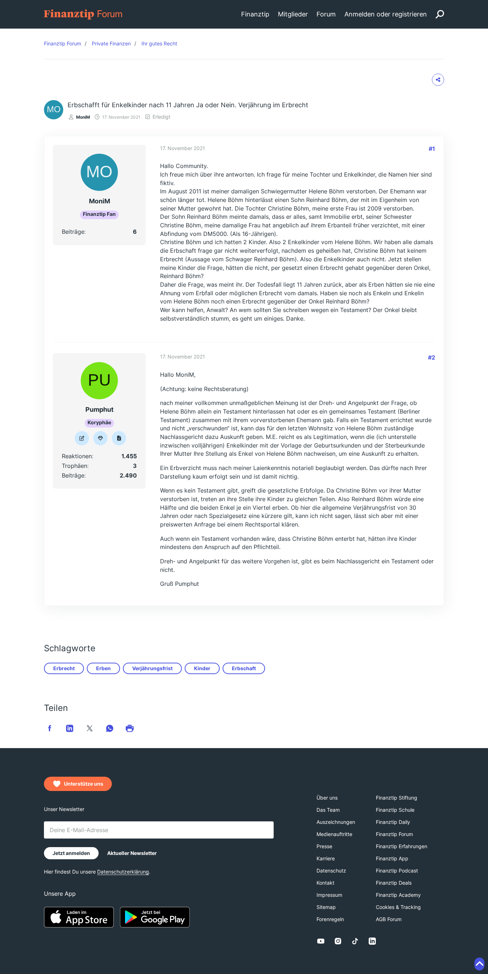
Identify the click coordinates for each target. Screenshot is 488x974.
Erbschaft (244, 668)
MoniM (83, 117)
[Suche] (439, 14)
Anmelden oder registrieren (385, 14)
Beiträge (73, 231)
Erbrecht (64, 668)
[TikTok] (355, 941)
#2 (431, 357)
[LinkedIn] (372, 941)
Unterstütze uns (83, 784)
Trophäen (74, 465)
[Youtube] (321, 941)
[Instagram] (338, 941)
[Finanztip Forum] (83, 13)
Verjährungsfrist (152, 668)
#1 (432, 148)
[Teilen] (438, 80)
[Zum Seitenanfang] (479, 964)
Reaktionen (77, 456)
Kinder (202, 668)
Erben (103, 668)
